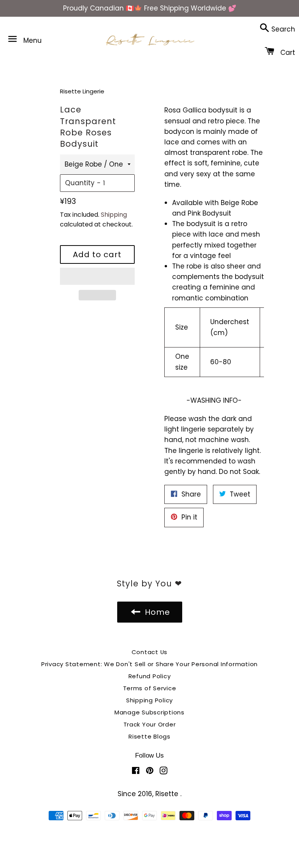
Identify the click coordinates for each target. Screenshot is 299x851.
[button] (97, 276)
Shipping (114, 214)
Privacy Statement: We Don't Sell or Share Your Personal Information (149, 664)
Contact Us (150, 652)
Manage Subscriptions (149, 712)
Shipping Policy (149, 700)
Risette (167, 793)
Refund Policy (149, 676)
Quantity (80, 183)
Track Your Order (149, 724)
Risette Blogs (149, 736)
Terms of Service (149, 688)
